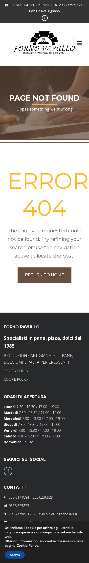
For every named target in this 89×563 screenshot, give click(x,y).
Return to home (44, 275)
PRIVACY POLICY (16, 371)
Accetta (15, 555)
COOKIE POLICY (16, 379)
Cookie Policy (27, 545)
